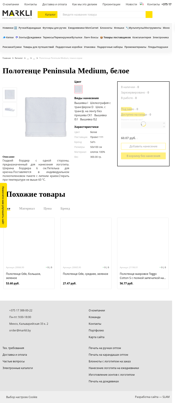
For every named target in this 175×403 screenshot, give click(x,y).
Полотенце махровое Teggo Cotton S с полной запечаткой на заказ (142, 276)
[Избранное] (159, 14)
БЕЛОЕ (78, 89)
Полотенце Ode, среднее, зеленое (85, 274)
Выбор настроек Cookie (21, 397)
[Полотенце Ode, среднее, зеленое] (86, 241)
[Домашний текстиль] (32, 58)
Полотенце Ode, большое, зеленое (23, 276)
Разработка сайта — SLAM (152, 397)
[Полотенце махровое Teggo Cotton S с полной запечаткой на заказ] (143, 241)
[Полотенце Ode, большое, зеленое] (29, 241)
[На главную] (17, 14)
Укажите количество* (132, 120)
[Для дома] (26, 58)
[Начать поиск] (149, 14)
